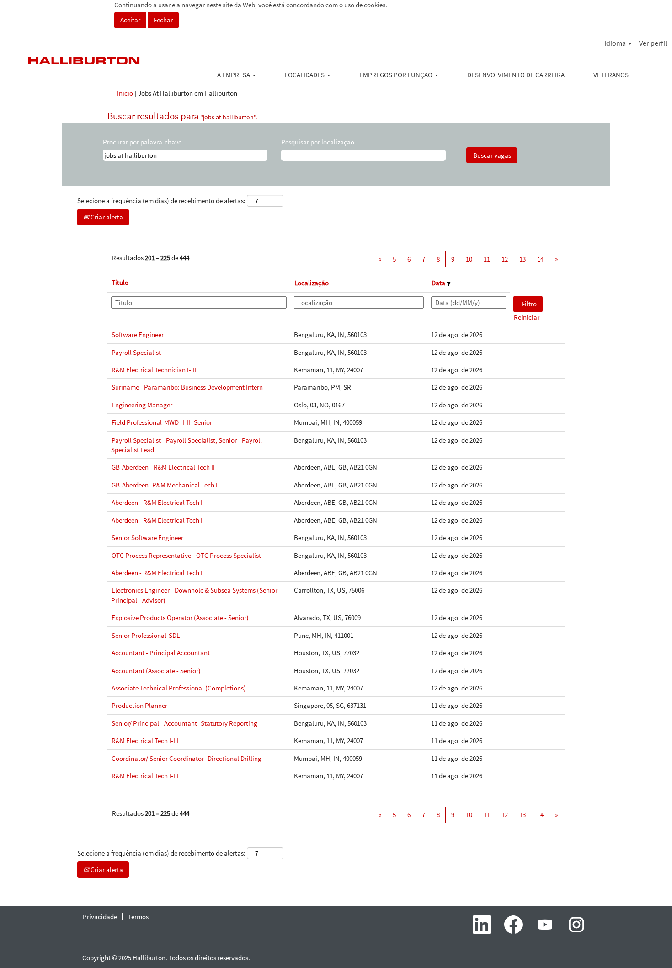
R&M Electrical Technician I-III (154, 369)
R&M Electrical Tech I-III (145, 740)
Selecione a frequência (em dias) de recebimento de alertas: (161, 200)
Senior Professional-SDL (146, 635)
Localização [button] (311, 282)
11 (487, 259)
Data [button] (439, 282)
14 (540, 259)
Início (125, 93)
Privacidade (100, 916)
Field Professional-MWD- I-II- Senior (162, 422)
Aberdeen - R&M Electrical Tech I (157, 502)
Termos (138, 916)
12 (504, 259)
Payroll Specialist (136, 352)
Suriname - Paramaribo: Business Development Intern (187, 387)
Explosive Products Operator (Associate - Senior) (180, 617)
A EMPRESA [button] (234, 74)
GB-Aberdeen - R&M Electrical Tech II (163, 467)
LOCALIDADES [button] (305, 74)
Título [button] (120, 282)
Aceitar (130, 20)
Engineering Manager (142, 405)
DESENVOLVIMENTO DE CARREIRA (516, 74)
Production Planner (139, 705)
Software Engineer (138, 334)
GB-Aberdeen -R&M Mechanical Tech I (165, 485)
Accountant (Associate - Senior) (156, 670)
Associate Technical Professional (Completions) (179, 688)
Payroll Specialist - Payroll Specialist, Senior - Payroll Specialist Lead (186, 445)
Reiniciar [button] (526, 317)
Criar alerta (106, 217)
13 (522, 259)
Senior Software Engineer (147, 537)
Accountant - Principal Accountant (161, 652)
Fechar (163, 20)
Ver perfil (653, 43)
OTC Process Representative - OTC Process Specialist (186, 555)
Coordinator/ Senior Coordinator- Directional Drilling (186, 758)
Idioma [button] (615, 43)
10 (469, 259)
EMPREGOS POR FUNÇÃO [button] (396, 74)
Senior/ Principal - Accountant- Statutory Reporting (184, 723)
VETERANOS (611, 74)
